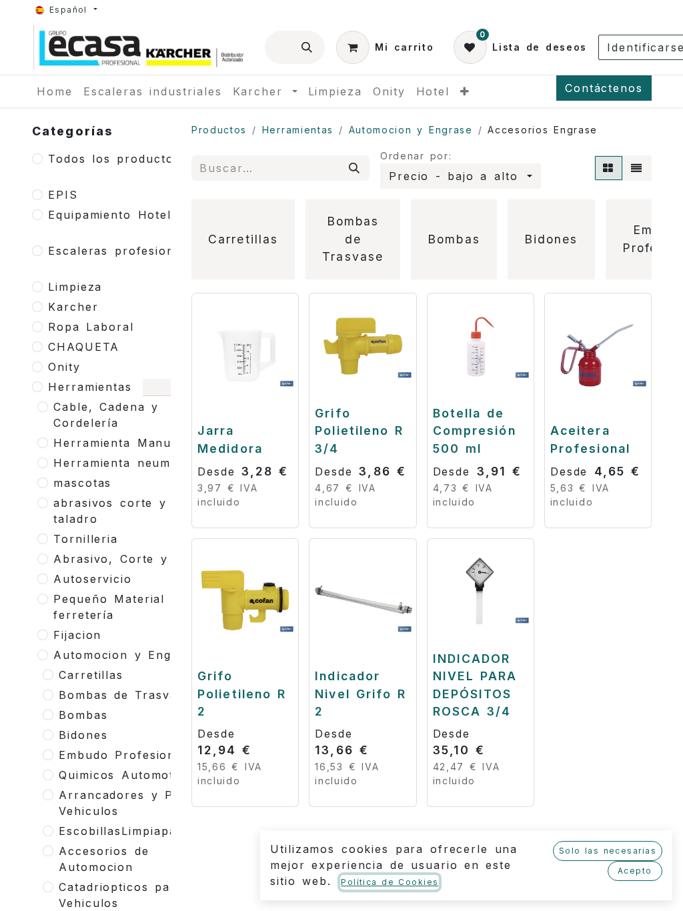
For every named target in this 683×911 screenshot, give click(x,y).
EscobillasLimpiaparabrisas (143, 831)
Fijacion (77, 635)
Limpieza (75, 286)
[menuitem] (54, 91)
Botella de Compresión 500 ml (474, 430)
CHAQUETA (83, 346)
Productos (219, 129)
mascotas (82, 483)
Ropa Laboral (91, 326)
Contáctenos (604, 88)
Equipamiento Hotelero (120, 214)
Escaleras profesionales (124, 250)
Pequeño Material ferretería (109, 607)
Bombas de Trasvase (125, 695)
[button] (460, 176)
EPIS (63, 194)
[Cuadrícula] (608, 168)
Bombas (83, 715)
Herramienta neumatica (127, 463)
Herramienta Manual (118, 442)
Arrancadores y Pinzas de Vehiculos (143, 803)
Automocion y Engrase (126, 655)
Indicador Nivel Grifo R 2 (360, 693)
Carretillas (91, 675)
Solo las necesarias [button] (607, 851)
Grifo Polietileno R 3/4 (359, 430)
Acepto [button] (635, 871)
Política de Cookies (389, 882)
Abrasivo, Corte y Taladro (137, 559)
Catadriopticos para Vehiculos (121, 895)
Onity (64, 366)
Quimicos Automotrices (132, 775)
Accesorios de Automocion (104, 859)
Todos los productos (114, 158)
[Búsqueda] (307, 47)
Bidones (83, 735)
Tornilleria (85, 539)
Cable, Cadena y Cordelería (106, 414)
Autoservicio (92, 579)
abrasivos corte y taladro (110, 511)
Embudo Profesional (123, 755)
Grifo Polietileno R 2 (241, 693)
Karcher (73, 306)
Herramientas (90, 386)
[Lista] (637, 168)
